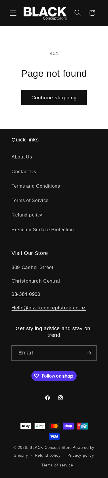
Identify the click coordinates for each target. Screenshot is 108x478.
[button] (13, 12)
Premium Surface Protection (43, 229)
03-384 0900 (26, 294)
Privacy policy (80, 455)
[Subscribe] (89, 353)
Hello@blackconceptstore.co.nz (49, 308)
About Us (22, 156)
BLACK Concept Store (50, 448)
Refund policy (27, 214)
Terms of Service (30, 200)
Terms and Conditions (36, 185)
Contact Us (24, 171)
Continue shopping (54, 97)
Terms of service (57, 465)
